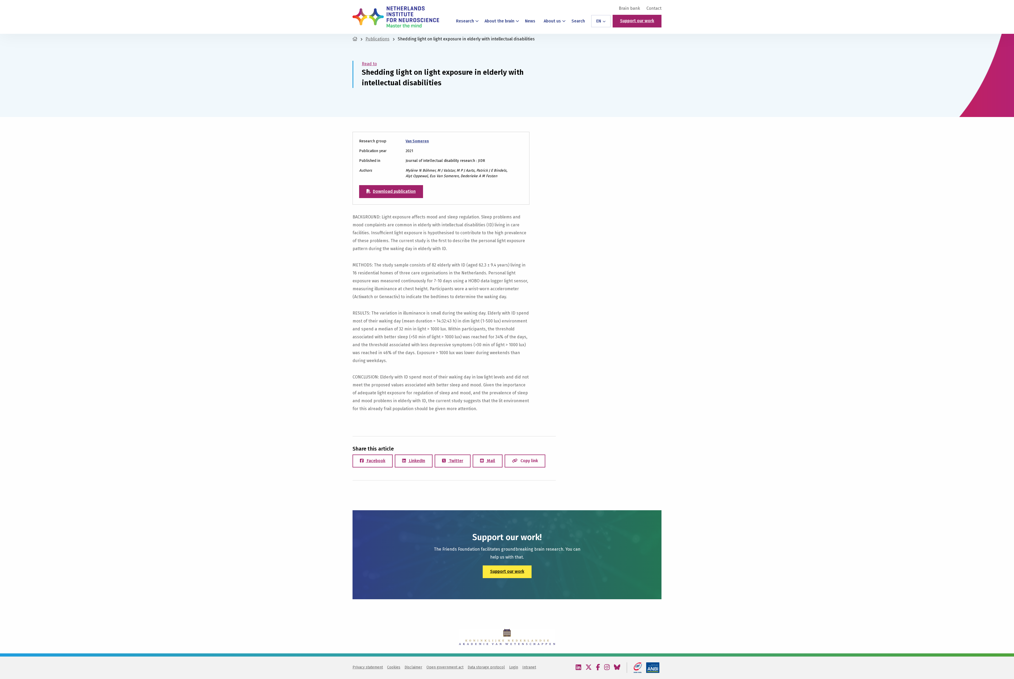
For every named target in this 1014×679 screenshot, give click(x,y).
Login (513, 667)
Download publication (394, 191)
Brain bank (629, 8)
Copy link (528, 460)
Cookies (393, 667)
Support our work (637, 20)
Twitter (455, 460)
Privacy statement (368, 667)
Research (465, 21)
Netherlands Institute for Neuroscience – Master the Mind (396, 16)
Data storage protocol (486, 667)
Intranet (529, 667)
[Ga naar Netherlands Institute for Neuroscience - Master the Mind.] (355, 38)
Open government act (444, 667)
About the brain (499, 21)
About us (552, 21)
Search (578, 21)
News (530, 21)
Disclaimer (413, 667)
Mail (490, 460)
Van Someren (417, 141)
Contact (653, 8)
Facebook (375, 460)
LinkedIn (416, 460)
